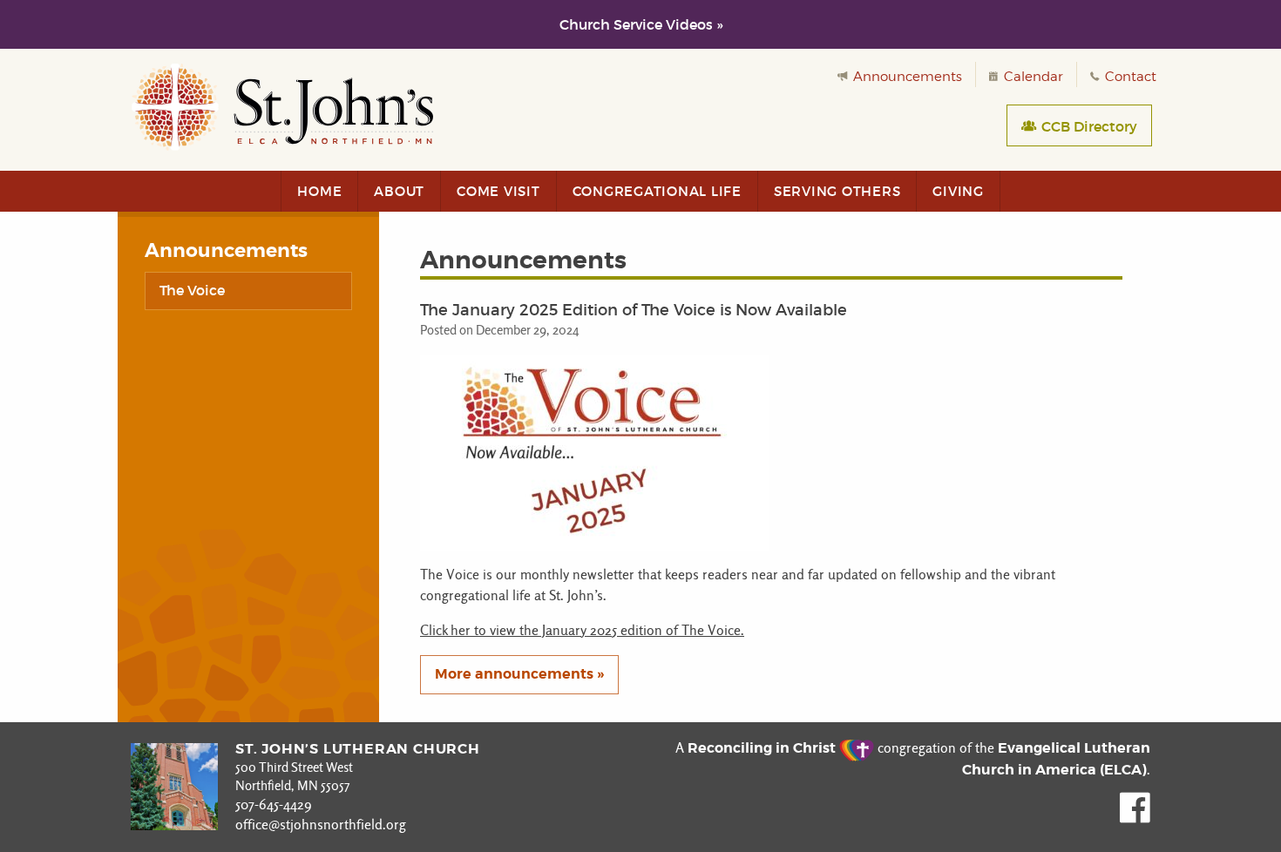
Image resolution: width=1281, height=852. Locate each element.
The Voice (192, 290)
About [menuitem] (399, 191)
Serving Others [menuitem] (837, 191)
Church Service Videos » (640, 24)
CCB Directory (1087, 126)
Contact (1128, 77)
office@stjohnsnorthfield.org (320, 824)
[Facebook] (1135, 818)
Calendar (1031, 77)
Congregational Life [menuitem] (657, 191)
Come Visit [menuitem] (498, 191)
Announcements (906, 77)
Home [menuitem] (319, 191)
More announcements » (519, 674)
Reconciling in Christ (763, 748)
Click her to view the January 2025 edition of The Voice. (582, 630)
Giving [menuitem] (958, 191)
